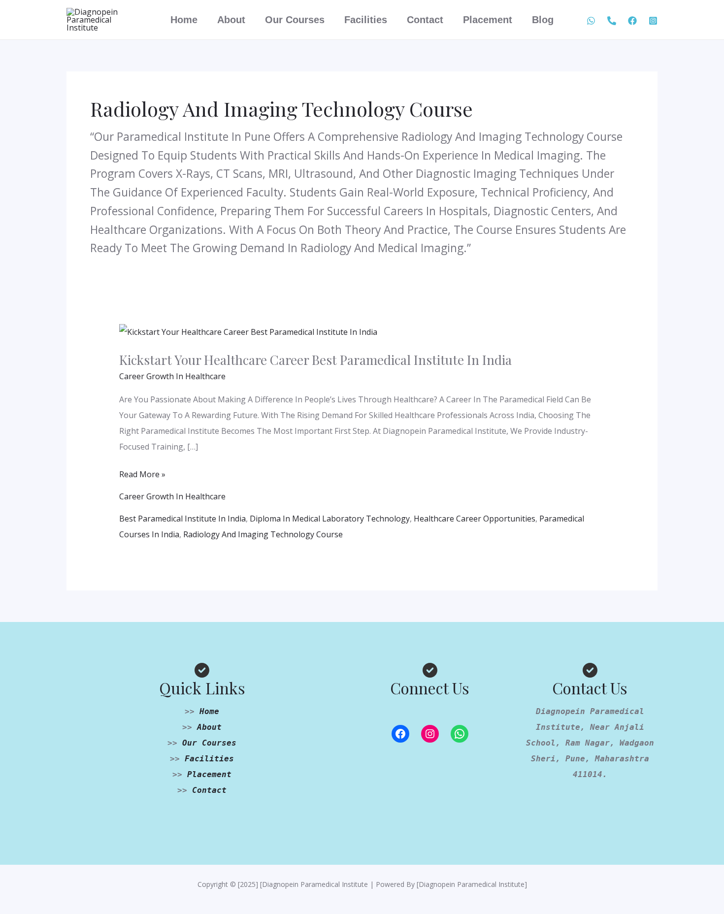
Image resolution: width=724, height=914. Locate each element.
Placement (487, 19)
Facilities (365, 19)
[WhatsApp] (591, 20)
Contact (425, 19)
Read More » (142, 473)
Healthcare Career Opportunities (474, 518)
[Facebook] (632, 20)
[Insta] (653, 20)
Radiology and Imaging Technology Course (263, 534)
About (231, 19)
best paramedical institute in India (182, 518)
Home (183, 19)
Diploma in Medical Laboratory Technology (330, 518)
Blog (543, 19)
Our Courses (295, 19)
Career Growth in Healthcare (172, 376)
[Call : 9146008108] (611, 20)
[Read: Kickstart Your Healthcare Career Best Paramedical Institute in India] (248, 331)
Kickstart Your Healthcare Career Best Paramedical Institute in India (315, 359)
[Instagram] (430, 734)
